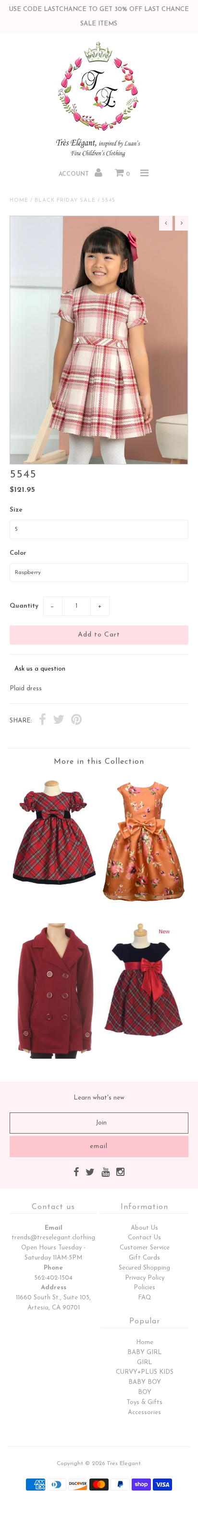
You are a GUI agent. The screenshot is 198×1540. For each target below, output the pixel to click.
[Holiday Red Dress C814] (54, 888)
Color (18, 553)
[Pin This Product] (76, 721)
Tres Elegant (124, 1464)
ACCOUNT (75, 174)
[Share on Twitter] (58, 721)
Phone (53, 1268)
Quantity (24, 606)
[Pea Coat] (54, 1057)
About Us (144, 1228)
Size (16, 510)
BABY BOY (144, 1382)
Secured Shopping (144, 1268)
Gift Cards (144, 1258)
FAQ (144, 1298)
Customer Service (145, 1248)
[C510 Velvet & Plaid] (143, 1035)
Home (19, 200)
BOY (144, 1392)
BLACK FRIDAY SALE (65, 200)
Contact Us (144, 1237)
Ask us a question (39, 669)
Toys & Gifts (144, 1402)
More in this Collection (99, 762)
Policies (144, 1287)
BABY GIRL (144, 1352)
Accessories (144, 1412)
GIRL (144, 1362)
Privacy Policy (144, 1278)
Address (53, 1287)
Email (53, 1228)
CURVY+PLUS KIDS (144, 1372)
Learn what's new (99, 1098)
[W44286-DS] (143, 908)
